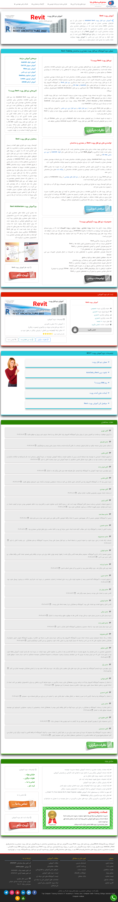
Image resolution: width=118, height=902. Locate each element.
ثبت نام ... (31, 786)
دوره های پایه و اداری (79, 4)
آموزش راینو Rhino (29, 69)
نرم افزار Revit (65, 82)
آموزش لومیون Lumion (28, 79)
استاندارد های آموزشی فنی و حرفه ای (46, 880)
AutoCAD (83, 85)
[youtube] (17, 892)
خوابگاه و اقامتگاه (80, 873)
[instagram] (12, 892)
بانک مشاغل (82, 876)
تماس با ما (11, 340)
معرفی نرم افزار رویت (99, 362)
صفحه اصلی (109, 863)
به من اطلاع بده (26, 340)
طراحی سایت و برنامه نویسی (58, 4)
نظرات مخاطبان (108, 870)
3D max (75, 85)
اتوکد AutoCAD (56, 152)
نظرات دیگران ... (29, 778)
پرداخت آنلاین (81, 866)
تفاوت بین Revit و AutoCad (96, 372)
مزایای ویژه (109, 873)
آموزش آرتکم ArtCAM (28, 82)
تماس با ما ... (30, 782)
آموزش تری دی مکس (28, 72)
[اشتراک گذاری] (112, 20)
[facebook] (34, 892)
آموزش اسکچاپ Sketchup (27, 75)
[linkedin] (23, 892)
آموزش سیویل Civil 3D (28, 65)
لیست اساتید (109, 876)
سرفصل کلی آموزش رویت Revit (95, 403)
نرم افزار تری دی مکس (68, 108)
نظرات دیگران (42, 340)
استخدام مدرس (81, 863)
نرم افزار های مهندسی (71, 177)
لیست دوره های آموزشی (50, 873)
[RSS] (17, 898)
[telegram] (6, 892)
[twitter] (29, 892)
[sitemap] (23, 898)
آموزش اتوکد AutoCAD (28, 62)
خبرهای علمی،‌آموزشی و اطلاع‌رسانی (47, 870)
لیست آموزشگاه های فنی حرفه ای (47, 876)
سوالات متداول (108, 880)
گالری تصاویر (109, 883)
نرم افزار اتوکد (82, 108)
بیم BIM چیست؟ (100, 382)
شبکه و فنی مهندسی (22, 4)
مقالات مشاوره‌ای (52, 866)
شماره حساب (81, 870)
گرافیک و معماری (38, 4)
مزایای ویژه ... (30, 774)
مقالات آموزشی (53, 863)
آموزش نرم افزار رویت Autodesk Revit (98, 20)
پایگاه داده (59, 169)
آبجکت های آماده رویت (98, 393)
